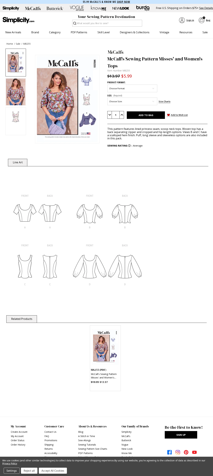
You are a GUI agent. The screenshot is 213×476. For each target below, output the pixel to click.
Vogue (124, 444)
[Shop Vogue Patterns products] (77, 8)
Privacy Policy (9, 463)
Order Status (17, 440)
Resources (185, 32)
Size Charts (164, 101)
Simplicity (126, 431)
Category (55, 32)
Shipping (48, 444)
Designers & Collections (134, 32)
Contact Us (50, 431)
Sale (205, 32)
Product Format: (116, 82)
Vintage (164, 32)
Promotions (50, 440)
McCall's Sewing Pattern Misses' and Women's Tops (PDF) (104, 376)
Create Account (19, 431)
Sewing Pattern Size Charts (92, 448)
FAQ (46, 436)
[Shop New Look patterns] (121, 8)
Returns (48, 448)
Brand (35, 32)
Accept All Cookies (52, 471)
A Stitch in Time (86, 436)
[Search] (74, 24)
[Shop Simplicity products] (11, 8)
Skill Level (104, 32)
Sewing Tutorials (87, 444)
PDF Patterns (79, 32)
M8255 (27, 43)
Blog (80, 431)
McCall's (125, 436)
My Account (17, 436)
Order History (18, 444)
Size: (114, 95)
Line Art (18, 162)
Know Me (126, 453)
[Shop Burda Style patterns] (143, 8)
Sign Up (181, 434)
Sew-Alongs (84, 440)
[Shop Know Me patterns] (99, 8)
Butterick (126, 440)
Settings (11, 471)
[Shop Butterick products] (55, 8)
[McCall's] (157, 52)
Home (9, 43)
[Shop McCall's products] (33, 8)
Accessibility (50, 453)
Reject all (29, 471)
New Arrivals (13, 32)
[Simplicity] (18, 20)
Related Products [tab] (21, 319)
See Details (206, 8)
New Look (127, 448)
